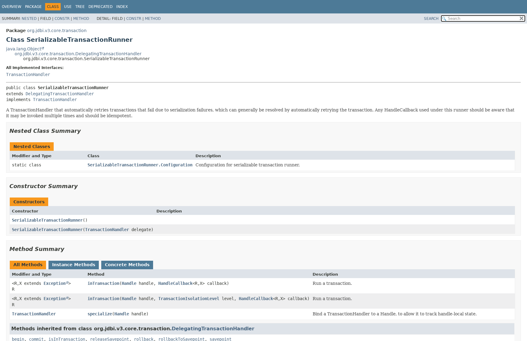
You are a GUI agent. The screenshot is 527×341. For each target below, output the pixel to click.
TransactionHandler (28, 74)
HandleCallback (175, 283)
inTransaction (103, 283)
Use (68, 7)
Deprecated (100, 7)
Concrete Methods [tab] (127, 264)
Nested (29, 18)
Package (33, 7)
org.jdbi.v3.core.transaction (57, 30)
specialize (100, 313)
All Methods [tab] (27, 264)
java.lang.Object (23, 48)
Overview (11, 7)
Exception (55, 283)
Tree (80, 7)
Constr (62, 18)
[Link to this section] (85, 131)
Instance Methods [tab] (73, 264)
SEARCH (431, 18)
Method (81, 18)
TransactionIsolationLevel (188, 298)
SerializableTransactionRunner (47, 220)
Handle (129, 283)
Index (122, 7)
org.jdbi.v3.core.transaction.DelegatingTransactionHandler (78, 53)
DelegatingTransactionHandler (60, 93)
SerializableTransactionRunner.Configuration (140, 164)
